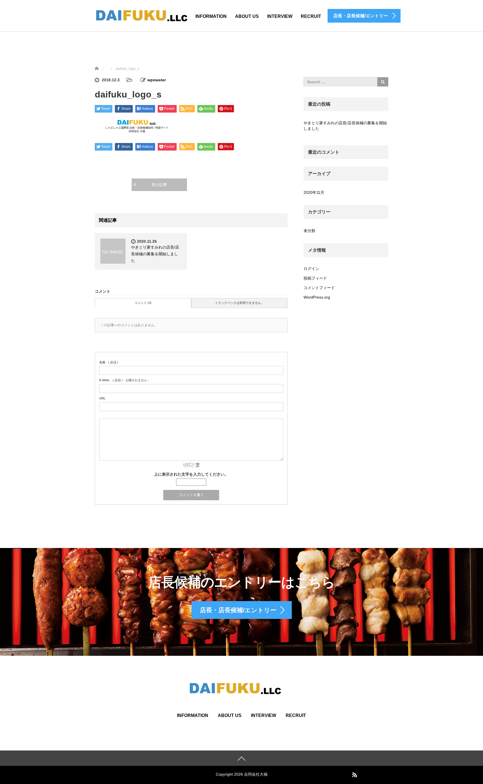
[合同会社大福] (148, 15)
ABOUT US (247, 16)
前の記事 (159, 184)
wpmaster (156, 80)
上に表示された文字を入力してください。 (191, 474)
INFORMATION (211, 16)
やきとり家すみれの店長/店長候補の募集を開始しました (155, 254)
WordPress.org (317, 297)
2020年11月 (314, 192)
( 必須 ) (108, 362)
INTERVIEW (263, 715)
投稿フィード (315, 278)
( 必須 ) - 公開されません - (124, 380)
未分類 (309, 230)
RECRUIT (311, 16)
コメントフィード (319, 287)
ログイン (311, 268)
